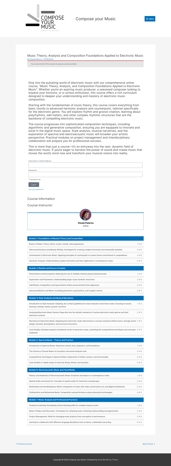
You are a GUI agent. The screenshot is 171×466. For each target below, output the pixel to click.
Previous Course (24, 444)
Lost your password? (35, 189)
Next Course (149, 444)
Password (32, 170)
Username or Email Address (39, 161)
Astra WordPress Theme (108, 460)
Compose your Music (96, 18)
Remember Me (35, 179)
